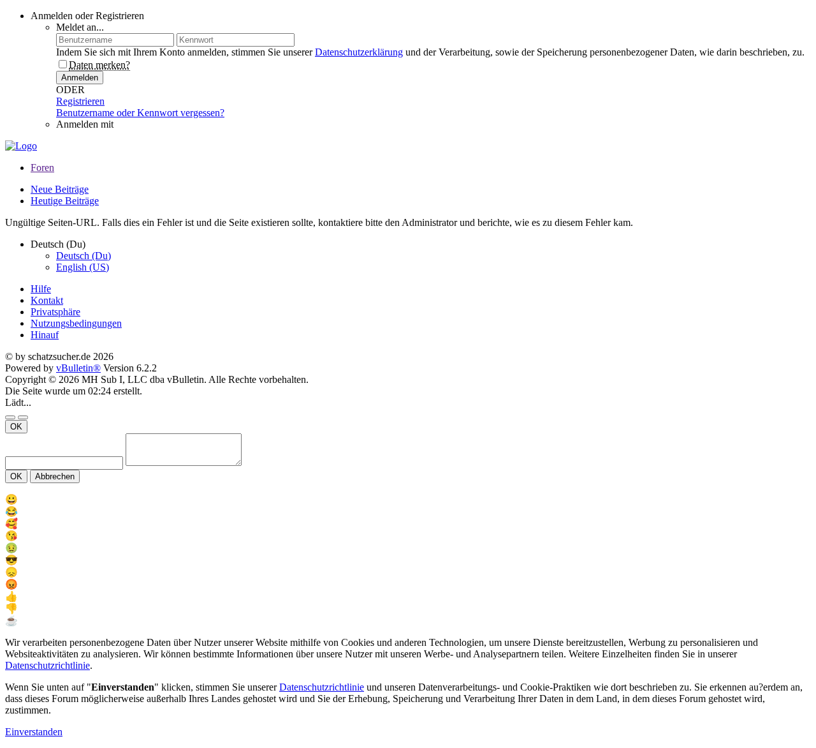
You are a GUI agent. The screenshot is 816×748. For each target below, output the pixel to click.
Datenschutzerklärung (359, 52)
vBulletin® (78, 368)
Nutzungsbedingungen (76, 323)
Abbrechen (55, 476)
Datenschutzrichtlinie (47, 665)
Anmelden (79, 77)
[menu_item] (408, 499)
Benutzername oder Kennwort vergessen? (140, 112)
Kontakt (47, 300)
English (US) (82, 267)
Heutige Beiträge (65, 200)
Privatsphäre (55, 311)
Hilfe (41, 288)
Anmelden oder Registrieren (87, 15)
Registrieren (80, 101)
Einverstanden (33, 731)
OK (16, 426)
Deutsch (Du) (83, 255)
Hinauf (45, 334)
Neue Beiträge (60, 189)
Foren (42, 167)
